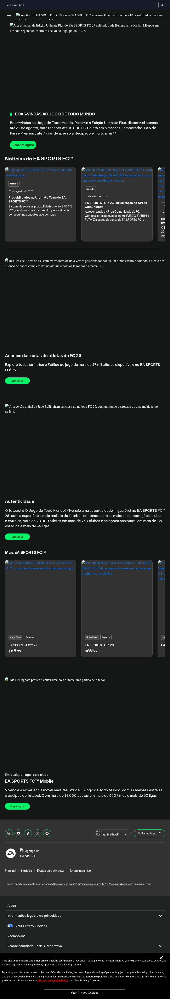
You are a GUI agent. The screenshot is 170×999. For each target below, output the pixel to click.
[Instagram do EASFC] (9, 833)
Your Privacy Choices (84, 992)
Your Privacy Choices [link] (31, 926)
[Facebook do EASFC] (47, 833)
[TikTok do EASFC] (28, 833)
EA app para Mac (80, 871)
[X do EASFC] (37, 833)
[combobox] (112, 833)
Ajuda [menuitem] (11, 905)
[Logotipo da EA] (11, 853)
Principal (10, 871)
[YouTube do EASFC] (18, 833)
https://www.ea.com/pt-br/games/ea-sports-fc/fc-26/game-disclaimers (92, 884)
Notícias (26, 871)
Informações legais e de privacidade (34, 915)
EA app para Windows (50, 871)
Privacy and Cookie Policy (53, 980)
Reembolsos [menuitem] (16, 936)
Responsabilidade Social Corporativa (34, 946)
